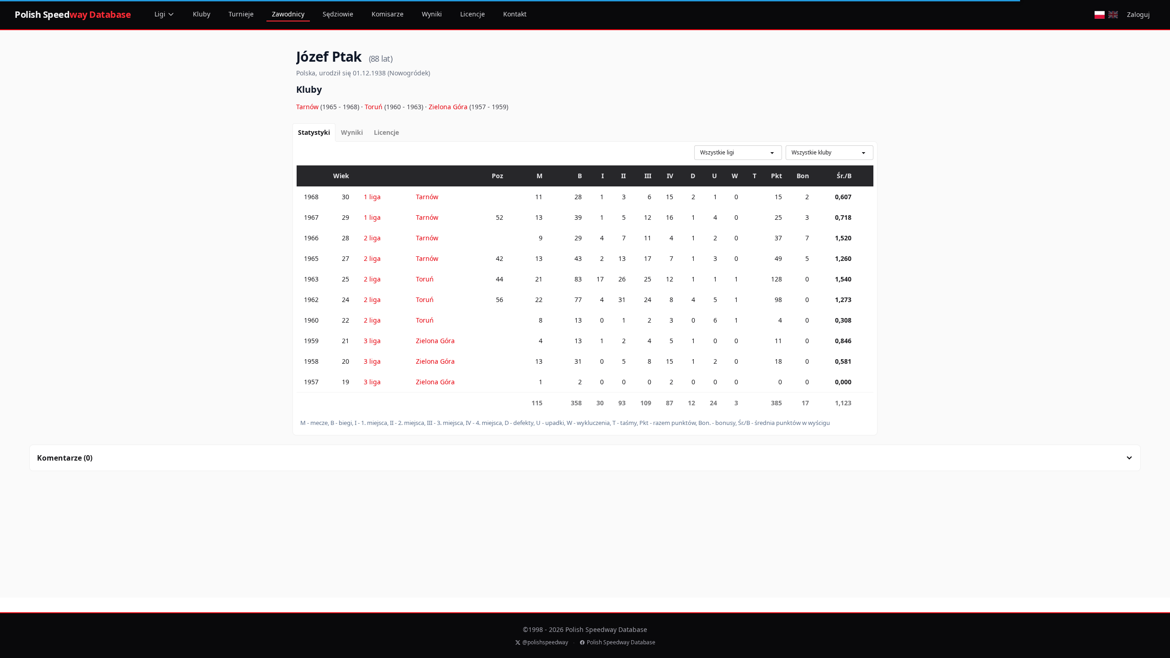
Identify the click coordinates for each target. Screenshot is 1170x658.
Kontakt (514, 14)
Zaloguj (1138, 14)
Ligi (159, 14)
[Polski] (1099, 14)
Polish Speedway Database (621, 642)
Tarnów (308, 106)
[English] (1113, 14)
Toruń (374, 106)
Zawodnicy (288, 14)
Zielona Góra (449, 106)
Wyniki (432, 14)
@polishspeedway (545, 642)
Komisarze (388, 14)
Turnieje (241, 14)
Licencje (472, 14)
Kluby (201, 14)
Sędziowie (338, 14)
